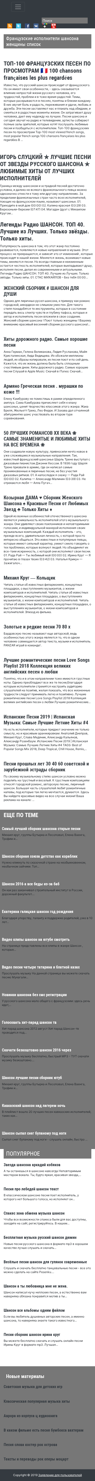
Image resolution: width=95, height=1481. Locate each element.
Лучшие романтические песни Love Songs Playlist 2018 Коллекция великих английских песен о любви (47, 666)
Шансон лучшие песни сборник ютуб (32, 1077)
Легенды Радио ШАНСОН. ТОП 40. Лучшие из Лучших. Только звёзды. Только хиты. (44, 231)
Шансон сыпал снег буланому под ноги (34, 1133)
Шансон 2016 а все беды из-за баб (30, 884)
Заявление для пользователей (60, 1475)
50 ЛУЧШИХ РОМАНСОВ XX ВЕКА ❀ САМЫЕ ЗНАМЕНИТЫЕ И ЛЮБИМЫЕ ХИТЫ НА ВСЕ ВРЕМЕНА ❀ (47, 439)
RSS (9, 25)
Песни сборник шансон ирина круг (32, 1334)
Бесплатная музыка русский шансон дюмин (40, 1237)
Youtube (53, 25)
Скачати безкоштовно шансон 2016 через (36, 1050)
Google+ (44, 25)
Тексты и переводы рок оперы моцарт (36, 1459)
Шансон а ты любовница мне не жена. (36, 1286)
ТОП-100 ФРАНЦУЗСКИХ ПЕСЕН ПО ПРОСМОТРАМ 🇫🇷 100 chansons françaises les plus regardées (47, 70)
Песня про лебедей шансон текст (31, 1189)
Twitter (18, 25)
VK (36, 25)
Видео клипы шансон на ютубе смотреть (36, 939)
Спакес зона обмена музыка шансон (34, 1213)
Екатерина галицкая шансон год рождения (37, 911)
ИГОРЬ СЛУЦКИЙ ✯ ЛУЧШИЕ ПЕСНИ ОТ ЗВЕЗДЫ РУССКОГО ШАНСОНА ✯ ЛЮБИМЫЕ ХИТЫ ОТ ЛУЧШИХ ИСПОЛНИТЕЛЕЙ (45, 168)
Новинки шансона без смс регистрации (34, 994)
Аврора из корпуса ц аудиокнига (30, 1415)
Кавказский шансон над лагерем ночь (33, 1105)
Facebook (27, 25)
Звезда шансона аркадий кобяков (32, 1164)
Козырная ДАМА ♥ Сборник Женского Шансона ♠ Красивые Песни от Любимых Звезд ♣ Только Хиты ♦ (46, 503)
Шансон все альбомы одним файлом (34, 1310)
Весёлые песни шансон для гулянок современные (45, 1262)
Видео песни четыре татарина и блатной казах (41, 967)
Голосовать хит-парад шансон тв (29, 1022)
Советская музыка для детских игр (33, 1386)
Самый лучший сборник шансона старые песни (41, 828)
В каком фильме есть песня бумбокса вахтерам (44, 1430)
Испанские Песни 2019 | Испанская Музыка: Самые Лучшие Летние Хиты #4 (46, 720)
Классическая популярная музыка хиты (37, 1401)
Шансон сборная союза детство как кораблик (39, 856)
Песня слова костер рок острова (30, 1444)
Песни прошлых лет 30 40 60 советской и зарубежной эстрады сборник (46, 767)
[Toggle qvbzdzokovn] (18, 7)
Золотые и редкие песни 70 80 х (37, 627)
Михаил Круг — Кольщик (29, 578)
